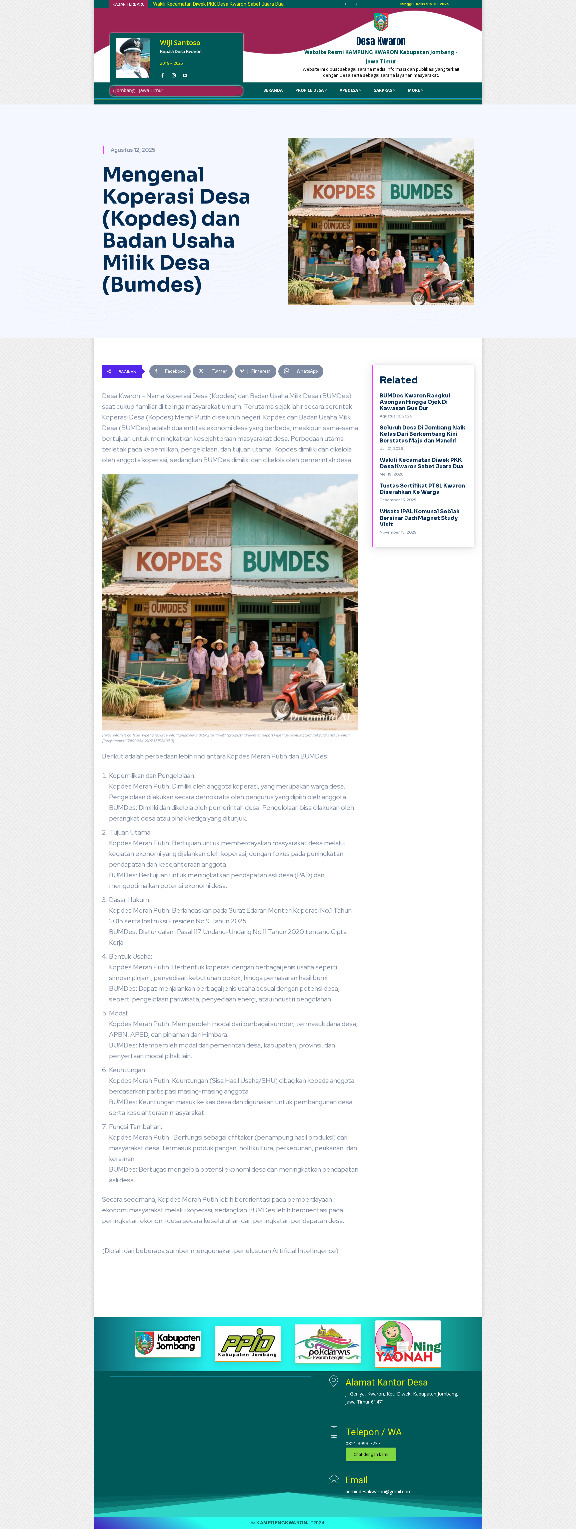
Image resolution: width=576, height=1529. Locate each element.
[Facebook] (162, 73)
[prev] (345, 4)
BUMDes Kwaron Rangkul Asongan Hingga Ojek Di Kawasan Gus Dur (415, 402)
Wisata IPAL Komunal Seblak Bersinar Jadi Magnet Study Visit (226, 4)
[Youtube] (185, 73)
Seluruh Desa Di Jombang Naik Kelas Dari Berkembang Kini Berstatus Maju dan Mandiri (422, 434)
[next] (356, 4)
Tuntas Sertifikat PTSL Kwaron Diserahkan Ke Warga (422, 489)
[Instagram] (173, 73)
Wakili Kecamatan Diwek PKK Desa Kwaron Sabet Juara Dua (421, 463)
